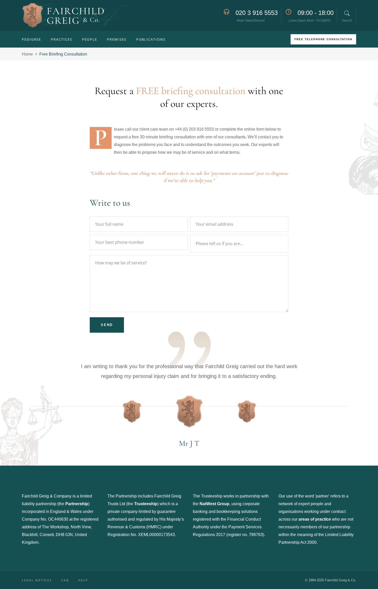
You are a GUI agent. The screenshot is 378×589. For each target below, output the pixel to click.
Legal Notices (37, 580)
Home (27, 54)
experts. (202, 103)
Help (83, 580)
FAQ (65, 580)
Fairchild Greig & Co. (340, 580)
